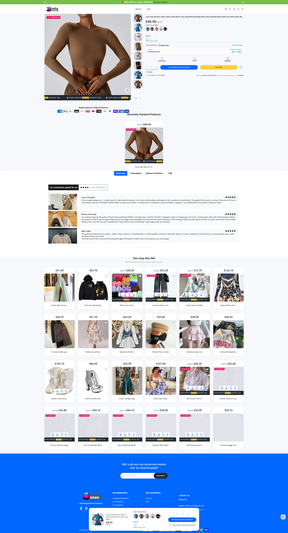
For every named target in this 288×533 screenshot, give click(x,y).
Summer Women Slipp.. (59, 445)
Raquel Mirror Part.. (228, 305)
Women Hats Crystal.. (161, 352)
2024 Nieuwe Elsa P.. (194, 445)
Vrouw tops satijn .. (161, 398)
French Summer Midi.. (194, 305)
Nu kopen (218, 67)
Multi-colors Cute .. (127, 305)
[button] (44, 2)
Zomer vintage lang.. (127, 398)
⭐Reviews (120, 173)
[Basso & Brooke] (52, 9)
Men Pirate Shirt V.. (194, 398)
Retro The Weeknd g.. (93, 305)
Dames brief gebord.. (228, 352)
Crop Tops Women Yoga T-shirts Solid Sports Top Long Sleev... (116, 516)
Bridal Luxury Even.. (93, 352)
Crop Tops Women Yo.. (144, 167)
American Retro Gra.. (161, 305)
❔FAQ (169, 173)
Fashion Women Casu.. (228, 398)
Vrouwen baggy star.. (228, 445)
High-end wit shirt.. (127, 352)
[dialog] (230, 9)
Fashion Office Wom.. (160, 445)
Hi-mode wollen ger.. (59, 352)
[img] (85, 187)
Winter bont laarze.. (60, 398)
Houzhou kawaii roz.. (194, 352)
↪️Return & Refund (154, 173)
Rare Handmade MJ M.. (93, 445)
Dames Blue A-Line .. (59, 305)
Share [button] (150, 72)
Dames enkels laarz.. (93, 398)
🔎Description (135, 173)
